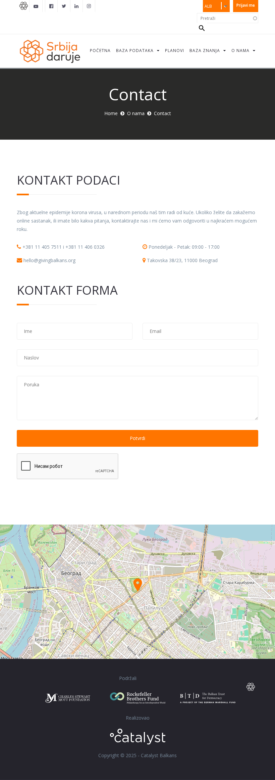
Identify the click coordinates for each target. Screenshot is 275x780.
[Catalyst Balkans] (51, 6)
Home (111, 113)
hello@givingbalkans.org (49, 260)
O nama (136, 113)
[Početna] (49, 51)
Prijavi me (245, 5)
